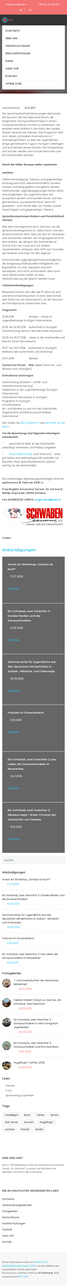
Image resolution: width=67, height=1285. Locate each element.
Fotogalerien (10, 1211)
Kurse (9, 61)
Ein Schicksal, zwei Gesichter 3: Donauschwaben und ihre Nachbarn (36, 1045)
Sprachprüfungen (17, 53)
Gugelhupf (46, 1122)
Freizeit (25, 1129)
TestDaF (7, 1229)
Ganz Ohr (12, 68)
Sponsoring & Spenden (20, 1095)
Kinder (39, 1129)
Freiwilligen (11, 1115)
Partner (10, 1085)
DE (30, 10)
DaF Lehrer (11, 1122)
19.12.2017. (30, 108)
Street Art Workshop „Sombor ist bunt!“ (26, 879)
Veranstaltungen (17, 46)
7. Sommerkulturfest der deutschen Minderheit (36, 982)
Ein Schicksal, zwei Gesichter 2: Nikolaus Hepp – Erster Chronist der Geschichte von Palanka (32, 814)
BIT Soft (23, 1276)
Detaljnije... (14, 588)
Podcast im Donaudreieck (26, 712)
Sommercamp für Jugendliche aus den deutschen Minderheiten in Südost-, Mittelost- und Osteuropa (32, 666)
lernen (54, 1115)
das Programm (30, 423)
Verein (40, 1115)
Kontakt (11, 76)
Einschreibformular (21, 454)
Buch (27, 1115)
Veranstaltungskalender (17, 1205)
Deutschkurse (10, 1217)
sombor (10, 1129)
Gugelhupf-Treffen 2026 (29, 1062)
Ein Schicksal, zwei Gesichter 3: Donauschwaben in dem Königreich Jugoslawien (36, 1023)
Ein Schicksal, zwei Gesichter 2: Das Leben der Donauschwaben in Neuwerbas (32, 764)
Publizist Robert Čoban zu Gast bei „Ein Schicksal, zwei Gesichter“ (37, 1002)
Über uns (11, 38)
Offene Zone (13, 83)
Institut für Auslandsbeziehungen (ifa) (25, 1264)
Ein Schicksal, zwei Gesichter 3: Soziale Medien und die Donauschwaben (29, 615)
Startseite (12, 31)
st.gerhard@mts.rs (16, 4)
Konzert (29, 1122)
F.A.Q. (9, 1090)
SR (20, 10)
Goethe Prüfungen (13, 1223)
